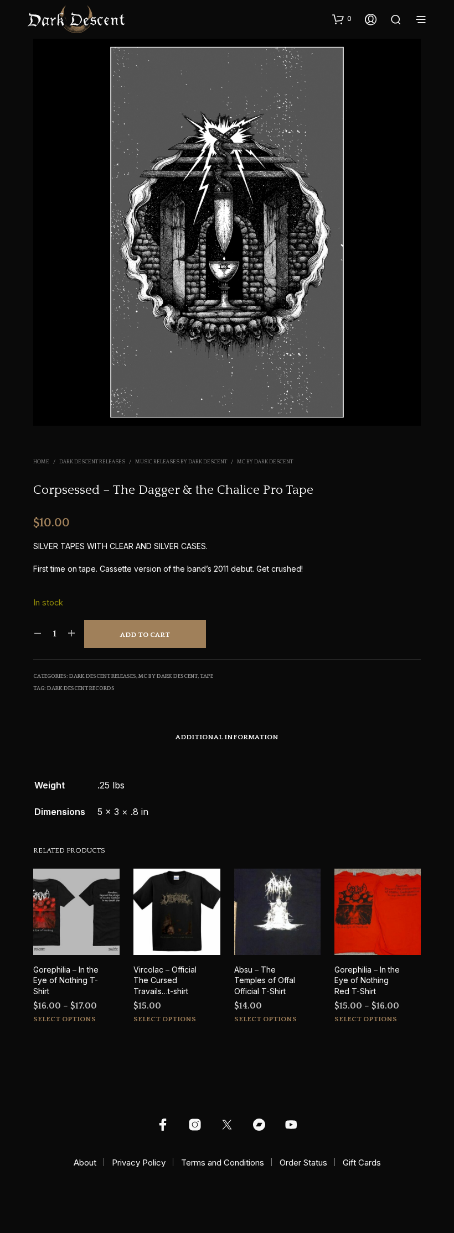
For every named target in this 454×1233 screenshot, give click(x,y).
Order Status (303, 1162)
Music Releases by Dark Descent (181, 462)
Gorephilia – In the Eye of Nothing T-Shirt (66, 980)
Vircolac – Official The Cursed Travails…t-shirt (165, 980)
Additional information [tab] (227, 737)
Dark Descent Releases (92, 462)
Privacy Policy (139, 1162)
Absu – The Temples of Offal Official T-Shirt (264, 980)
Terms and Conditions (222, 1162)
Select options (64, 1019)
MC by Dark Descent (265, 462)
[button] (342, 18)
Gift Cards (362, 1162)
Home (41, 462)
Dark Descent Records (81, 689)
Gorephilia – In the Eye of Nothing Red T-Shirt (367, 980)
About (85, 1162)
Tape (206, 676)
